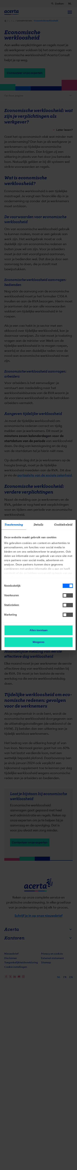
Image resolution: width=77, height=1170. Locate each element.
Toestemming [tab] (13, 524)
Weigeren (39, 642)
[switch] (68, 595)
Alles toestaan (38, 630)
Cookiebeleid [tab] (63, 524)
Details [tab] (39, 524)
